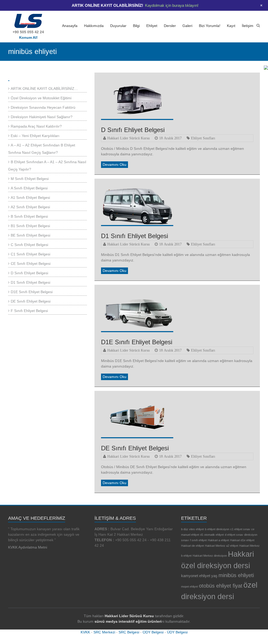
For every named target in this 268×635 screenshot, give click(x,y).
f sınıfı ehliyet (198, 540)
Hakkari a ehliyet (218, 540)
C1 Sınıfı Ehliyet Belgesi (30, 254)
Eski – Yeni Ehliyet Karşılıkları (35, 136)
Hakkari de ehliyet (192, 545)
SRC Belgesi (129, 632)
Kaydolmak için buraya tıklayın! (171, 5)
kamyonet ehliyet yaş (199, 575)
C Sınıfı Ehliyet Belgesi (29, 245)
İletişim (247, 26)
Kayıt (231, 26)
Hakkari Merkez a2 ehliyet (221, 545)
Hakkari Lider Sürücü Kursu (128, 138)
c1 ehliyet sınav (240, 529)
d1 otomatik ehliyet (212, 534)
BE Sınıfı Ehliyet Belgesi (30, 235)
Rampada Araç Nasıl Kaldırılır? (36, 126)
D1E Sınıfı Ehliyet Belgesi (136, 342)
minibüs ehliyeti (236, 575)
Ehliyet (151, 26)
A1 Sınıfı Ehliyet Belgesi (30, 197)
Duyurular (118, 26)
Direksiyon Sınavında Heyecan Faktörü (43, 107)
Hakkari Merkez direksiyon (210, 555)
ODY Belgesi (153, 632)
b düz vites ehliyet (192, 529)
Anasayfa (69, 26)
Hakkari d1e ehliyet (242, 540)
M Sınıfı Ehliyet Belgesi (30, 179)
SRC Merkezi (104, 632)
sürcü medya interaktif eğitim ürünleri (127, 621)
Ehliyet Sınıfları (203, 138)
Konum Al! (28, 37)
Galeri (187, 26)
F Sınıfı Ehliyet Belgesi (29, 311)
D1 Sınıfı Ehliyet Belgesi (134, 235)
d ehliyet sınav (234, 534)
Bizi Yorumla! (209, 26)
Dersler (170, 26)
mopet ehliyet (189, 586)
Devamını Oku (114, 164)
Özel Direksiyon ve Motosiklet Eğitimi (41, 98)
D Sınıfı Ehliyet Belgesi (133, 129)
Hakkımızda (94, 26)
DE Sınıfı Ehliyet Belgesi (135, 448)
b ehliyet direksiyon (217, 529)
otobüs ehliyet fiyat (220, 586)
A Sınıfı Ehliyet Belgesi (29, 188)
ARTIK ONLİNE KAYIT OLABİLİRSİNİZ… (44, 88)
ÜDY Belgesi (177, 632)
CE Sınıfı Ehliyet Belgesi (31, 263)
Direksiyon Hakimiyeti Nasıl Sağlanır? (41, 117)
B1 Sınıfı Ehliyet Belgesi (30, 226)
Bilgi (136, 26)
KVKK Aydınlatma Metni (27, 547)
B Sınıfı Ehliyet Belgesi (29, 216)
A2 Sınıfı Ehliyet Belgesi (30, 207)
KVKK (85, 632)
